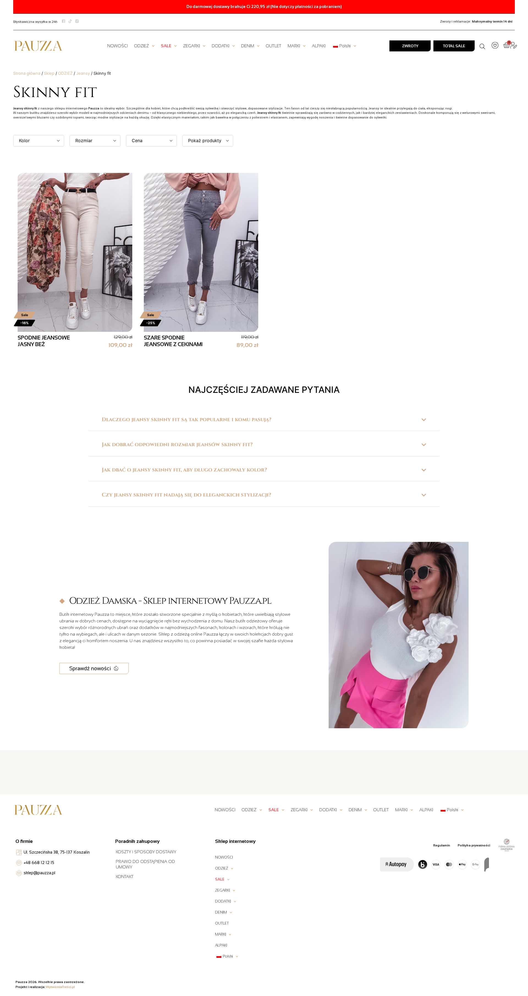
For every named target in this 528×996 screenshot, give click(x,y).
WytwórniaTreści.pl (60, 987)
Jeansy (83, 73)
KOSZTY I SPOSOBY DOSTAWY (146, 851)
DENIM (247, 45)
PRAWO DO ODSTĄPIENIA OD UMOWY (145, 864)
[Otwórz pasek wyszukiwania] (482, 45)
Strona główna (26, 73)
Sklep (49, 73)
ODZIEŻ (141, 45)
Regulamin (441, 845)
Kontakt (125, 876)
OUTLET (273, 45)
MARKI (294, 45)
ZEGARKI (191, 45)
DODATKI (220, 45)
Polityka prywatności (474, 845)
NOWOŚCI (117, 45)
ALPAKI (319, 45)
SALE (166, 45)
